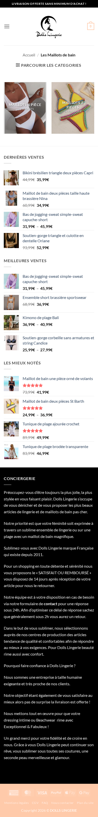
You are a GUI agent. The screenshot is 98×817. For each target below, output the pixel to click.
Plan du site (85, 803)
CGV (35, 803)
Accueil (29, 54)
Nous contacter (62, 803)
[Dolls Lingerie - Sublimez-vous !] (49, 26)
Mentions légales (16, 803)
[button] (7, 26)
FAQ (45, 803)
